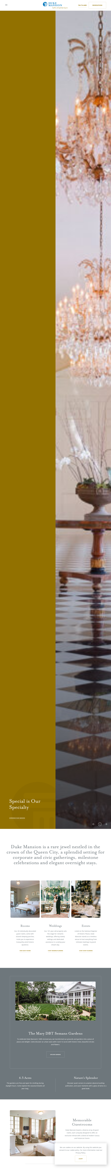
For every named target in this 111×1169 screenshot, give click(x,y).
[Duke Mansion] (55, 5)
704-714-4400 (82, 5)
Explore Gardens (55, 1054)
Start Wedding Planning (55, 950)
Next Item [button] (105, 824)
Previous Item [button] (94, 824)
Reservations (97, 5)
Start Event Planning (86, 950)
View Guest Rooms (25, 950)
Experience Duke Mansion (17, 818)
